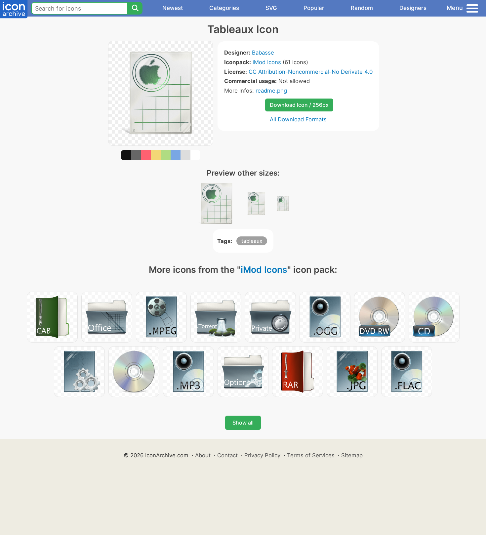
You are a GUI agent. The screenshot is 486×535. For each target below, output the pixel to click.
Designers (412, 8)
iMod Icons (267, 62)
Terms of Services (311, 455)
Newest (172, 8)
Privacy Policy (262, 455)
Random (362, 8)
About (203, 455)
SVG (271, 8)
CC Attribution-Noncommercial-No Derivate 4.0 (311, 71)
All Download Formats (298, 119)
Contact (227, 455)
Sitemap (352, 455)
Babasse (263, 52)
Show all (243, 422)
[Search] (134, 8)
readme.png (271, 90)
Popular (314, 8)
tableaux (251, 241)
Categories (224, 8)
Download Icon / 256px (299, 105)
